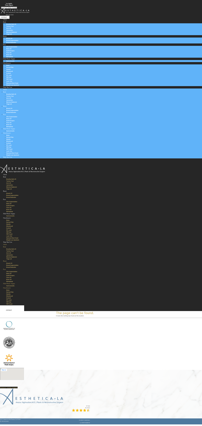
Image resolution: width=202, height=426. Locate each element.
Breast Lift (9, 38)
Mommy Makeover (11, 32)
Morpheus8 (9, 71)
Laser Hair (9, 81)
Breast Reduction (11, 42)
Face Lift (8, 52)
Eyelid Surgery (10, 51)
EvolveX (8, 73)
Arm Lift (8, 28)
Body (4, 22)
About (5, 20)
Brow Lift (8, 54)
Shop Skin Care (7, 87)
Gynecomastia (10, 61)
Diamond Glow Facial (12, 83)
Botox (8, 65)
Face (4, 45)
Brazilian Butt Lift (11, 24)
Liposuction (9, 30)
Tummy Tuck (10, 26)
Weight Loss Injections (12, 85)
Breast (5, 36)
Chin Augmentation (11, 47)
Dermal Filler (10, 67)
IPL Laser (9, 75)
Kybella (8, 69)
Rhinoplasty (9, 56)
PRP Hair (8, 77)
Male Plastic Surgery (9, 59)
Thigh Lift (9, 34)
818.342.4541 (10, 15)
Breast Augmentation (12, 40)
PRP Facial (9, 79)
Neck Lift (8, 49)
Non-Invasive (7, 63)
